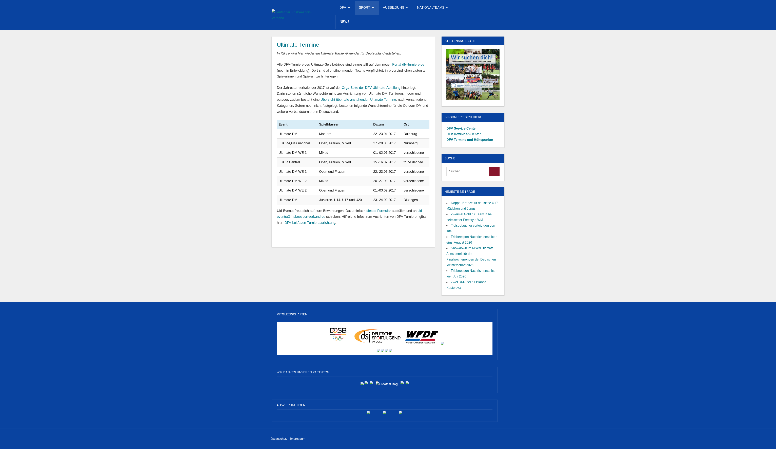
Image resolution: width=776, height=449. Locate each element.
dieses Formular (378, 211)
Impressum (297, 438)
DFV (343, 7)
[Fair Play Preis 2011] (400, 414)
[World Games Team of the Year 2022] (384, 414)
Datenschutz (279, 438)
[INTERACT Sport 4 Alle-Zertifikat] (368, 414)
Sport (364, 7)
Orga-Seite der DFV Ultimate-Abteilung (371, 88)
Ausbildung (393, 7)
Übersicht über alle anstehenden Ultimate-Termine (358, 100)
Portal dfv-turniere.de (408, 64)
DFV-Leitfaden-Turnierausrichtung (310, 223)
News (345, 21)
